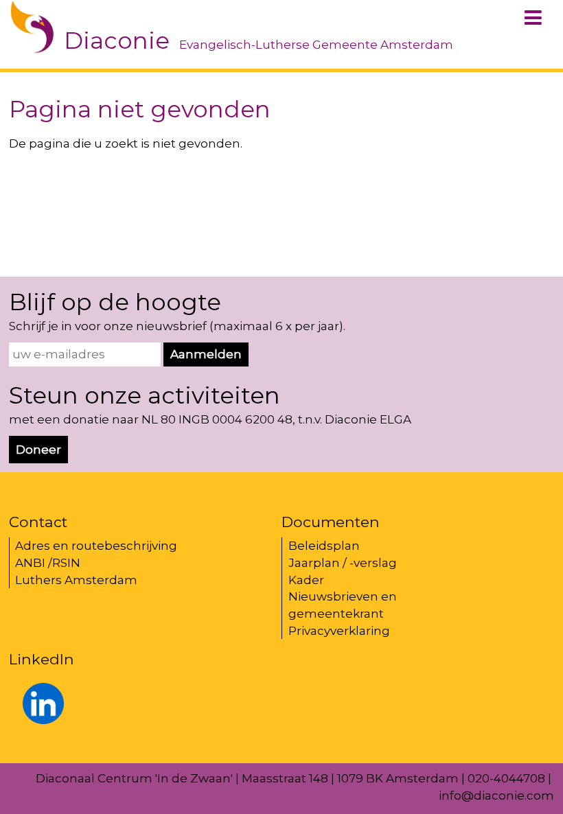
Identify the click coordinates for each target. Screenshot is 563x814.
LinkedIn (41, 659)
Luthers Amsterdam (76, 580)
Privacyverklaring (339, 631)
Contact (38, 522)
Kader (306, 580)
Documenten (331, 522)
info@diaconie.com (496, 795)
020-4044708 (506, 778)
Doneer (38, 449)
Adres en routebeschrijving (96, 546)
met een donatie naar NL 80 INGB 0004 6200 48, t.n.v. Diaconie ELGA (210, 419)
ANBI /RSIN (47, 563)
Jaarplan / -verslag (342, 563)
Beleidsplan (324, 546)
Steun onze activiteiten (144, 395)
